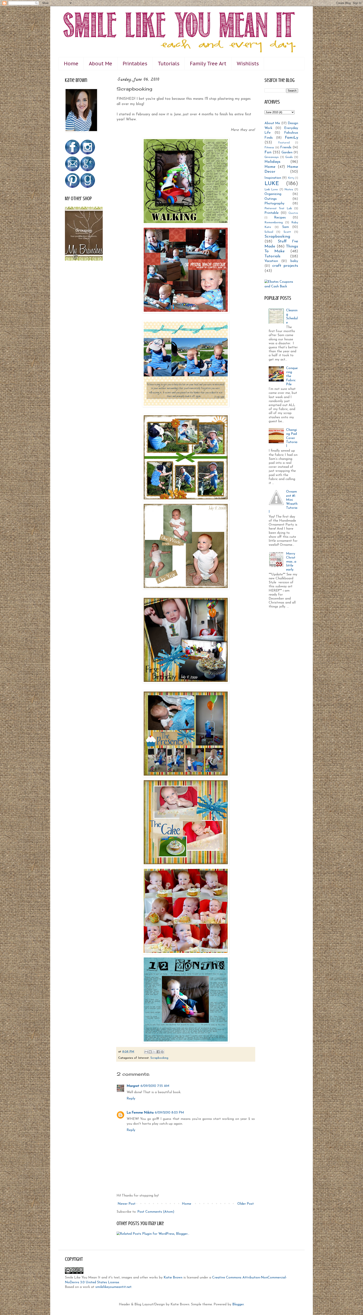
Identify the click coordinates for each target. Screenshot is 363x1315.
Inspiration (272, 178)
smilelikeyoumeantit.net (113, 1287)
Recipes (280, 217)
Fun (267, 152)
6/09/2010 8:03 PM (169, 1112)
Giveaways (271, 157)
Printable (271, 213)
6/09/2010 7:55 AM (155, 1086)
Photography (274, 203)
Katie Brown (173, 1277)
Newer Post (126, 1204)
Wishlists (248, 63)
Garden (286, 152)
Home (71, 63)
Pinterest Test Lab (278, 208)
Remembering (273, 222)
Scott (287, 232)
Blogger (238, 1304)
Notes (288, 189)
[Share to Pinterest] (162, 1052)
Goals (289, 157)
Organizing (272, 194)
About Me (100, 63)
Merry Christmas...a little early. (291, 562)
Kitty (291, 178)
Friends (285, 147)
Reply (131, 1098)
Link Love (271, 189)
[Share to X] (154, 1052)
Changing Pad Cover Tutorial (291, 438)
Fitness (269, 147)
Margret (133, 1086)
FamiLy (291, 138)
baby (294, 261)
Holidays (272, 162)
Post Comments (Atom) (155, 1212)
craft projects (285, 266)
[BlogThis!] (150, 1052)
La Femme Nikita (140, 1112)
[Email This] (146, 1052)
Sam (285, 227)
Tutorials (168, 63)
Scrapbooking (159, 1058)
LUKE (271, 183)
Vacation (271, 261)
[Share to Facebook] (158, 1052)
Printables (135, 63)
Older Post (245, 1204)
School (268, 232)
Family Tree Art (208, 63)
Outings (270, 199)
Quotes (293, 213)
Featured (284, 142)
